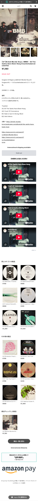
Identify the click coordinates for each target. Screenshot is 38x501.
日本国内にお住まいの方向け (19, 158)
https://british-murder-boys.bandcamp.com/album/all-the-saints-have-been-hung (18, 124)
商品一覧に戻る (19, 441)
